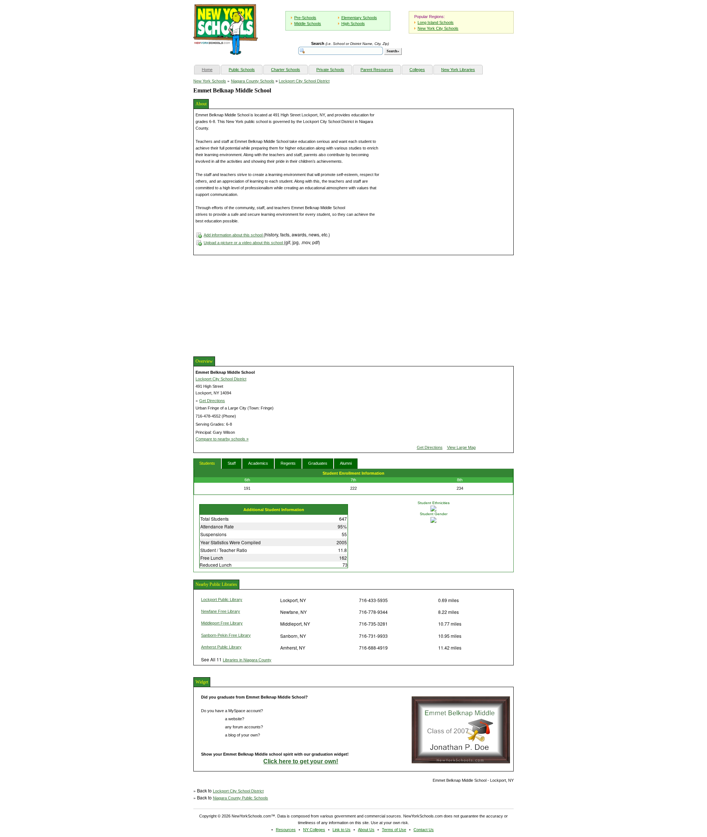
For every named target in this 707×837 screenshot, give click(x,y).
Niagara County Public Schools (240, 798)
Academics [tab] (258, 463)
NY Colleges (314, 829)
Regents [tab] (288, 463)
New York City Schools (438, 28)
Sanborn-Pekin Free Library (226, 635)
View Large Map (461, 447)
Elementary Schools (359, 17)
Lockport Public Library (221, 599)
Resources (286, 829)
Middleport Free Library (222, 623)
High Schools (353, 23)
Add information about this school (234, 235)
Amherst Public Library (221, 647)
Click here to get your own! (300, 761)
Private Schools (330, 69)
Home (211, 69)
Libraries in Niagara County (247, 660)
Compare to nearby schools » (222, 439)
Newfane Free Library (220, 611)
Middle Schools (307, 23)
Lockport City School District (304, 81)
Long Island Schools (436, 22)
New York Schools (209, 81)
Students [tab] (207, 463)
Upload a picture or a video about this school (244, 242)
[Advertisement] (248, 305)
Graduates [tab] (317, 463)
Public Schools (242, 69)
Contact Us (424, 829)
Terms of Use (394, 829)
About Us (366, 829)
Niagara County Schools (252, 81)
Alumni (346, 463)
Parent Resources (376, 69)
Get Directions (212, 400)
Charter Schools (285, 69)
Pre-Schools (305, 17)
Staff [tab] (232, 463)
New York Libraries (458, 69)
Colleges (417, 69)
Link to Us (342, 829)
